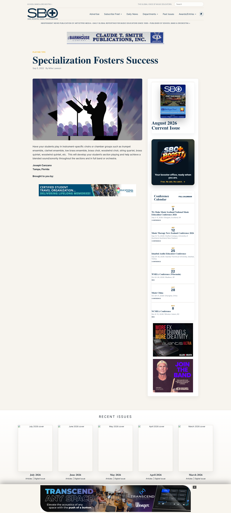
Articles (29, 478)
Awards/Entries (186, 14)
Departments (149, 14)
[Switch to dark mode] (201, 14)
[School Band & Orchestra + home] (42, 14)
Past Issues (168, 14)
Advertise (94, 14)
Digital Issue (39, 478)
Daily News (132, 14)
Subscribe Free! (112, 14)
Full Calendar (185, 197)
